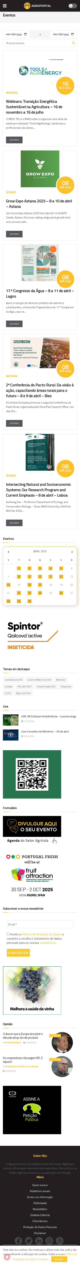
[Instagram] (50, 1240)
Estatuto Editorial (40, 1215)
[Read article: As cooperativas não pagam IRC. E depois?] (62, 1066)
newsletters (48, 942)
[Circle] (40, 1240)
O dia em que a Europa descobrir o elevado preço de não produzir (23, 1036)
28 (8, 601)
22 (18, 593)
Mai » (72, 552)
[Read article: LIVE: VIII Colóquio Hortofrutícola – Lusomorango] (10, 719)
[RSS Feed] (60, 1240)
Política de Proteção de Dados (42, 934)
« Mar (8, 552)
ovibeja (8, 686)
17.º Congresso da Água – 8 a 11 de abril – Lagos (40, 293)
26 (61, 593)
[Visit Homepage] (37, 6)
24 (40, 593)
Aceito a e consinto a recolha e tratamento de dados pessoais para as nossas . (35, 938)
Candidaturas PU (14, 679)
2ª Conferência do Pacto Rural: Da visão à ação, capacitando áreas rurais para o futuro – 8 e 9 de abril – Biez (40, 390)
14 (8, 585)
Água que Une (23, 693)
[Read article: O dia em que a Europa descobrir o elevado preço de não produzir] (62, 1042)
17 (40, 585)
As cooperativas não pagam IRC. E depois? (23, 1060)
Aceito (59, 1259)
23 (29, 593)
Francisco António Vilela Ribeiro (22, 1066)
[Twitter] (30, 1240)
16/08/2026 (10, 1071)
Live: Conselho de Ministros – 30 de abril (45, 731)
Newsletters (40, 1209)
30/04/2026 (28, 736)
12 (61, 576)
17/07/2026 (28, 721)
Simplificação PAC (46, 686)
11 (50, 576)
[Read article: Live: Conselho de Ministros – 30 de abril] (10, 735)
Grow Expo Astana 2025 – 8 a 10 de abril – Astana (39, 203)
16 (29, 585)
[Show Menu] (5, 6)
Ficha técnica (40, 1221)
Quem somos (40, 1185)
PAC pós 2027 (24, 686)
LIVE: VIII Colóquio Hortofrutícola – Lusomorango (48, 716)
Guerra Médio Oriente (39, 679)
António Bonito (14, 1042)
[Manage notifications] (7, 1257)
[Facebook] (20, 1240)
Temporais (66, 686)
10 (40, 576)
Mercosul (61, 679)
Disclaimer (40, 1233)
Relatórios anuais (40, 1191)
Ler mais (14, 139)
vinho (8, 693)
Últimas (55, 1035)
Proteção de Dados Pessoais (40, 1227)
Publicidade (40, 1203)
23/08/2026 (30, 1042)
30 (29, 601)
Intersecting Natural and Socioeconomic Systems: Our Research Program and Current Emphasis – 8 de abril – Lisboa (38, 489)
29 (18, 601)
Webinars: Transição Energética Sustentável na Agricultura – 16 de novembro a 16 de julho (34, 106)
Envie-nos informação (40, 1197)
